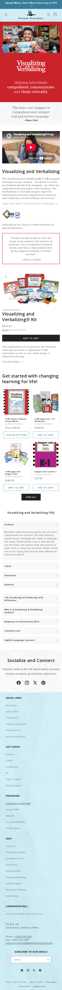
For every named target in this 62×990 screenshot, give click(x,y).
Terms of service (36, 982)
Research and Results (15, 736)
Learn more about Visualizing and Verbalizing (28, 203)
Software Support (13, 883)
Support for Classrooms (16, 724)
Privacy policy (51, 982)
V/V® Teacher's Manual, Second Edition (16, 420)
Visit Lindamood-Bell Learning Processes (24, 913)
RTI (7, 773)
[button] (6, 14)
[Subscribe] (48, 959)
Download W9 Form (14, 858)
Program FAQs (12, 717)
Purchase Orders (13, 871)
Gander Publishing (19, 982)
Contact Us (11, 846)
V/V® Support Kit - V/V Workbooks (44, 420)
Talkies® (10, 816)
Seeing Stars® (12, 809)
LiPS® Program (13, 828)
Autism (9, 760)
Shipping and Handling (16, 877)
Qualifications (12, 896)
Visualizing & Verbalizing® (18, 803)
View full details (11, 361)
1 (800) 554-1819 (23, 936)
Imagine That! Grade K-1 (45, 472)
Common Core (12, 767)
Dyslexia (10, 754)
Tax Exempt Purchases (16, 889)
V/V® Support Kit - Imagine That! (13, 473)
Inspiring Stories (13, 730)
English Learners (13, 779)
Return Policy (12, 864)
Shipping (5, 330)
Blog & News (11, 705)
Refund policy (24, 986)
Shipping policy (39, 986)
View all (31, 497)
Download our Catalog (15, 852)
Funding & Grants (13, 785)
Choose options (16, 434)
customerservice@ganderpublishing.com (29, 942)
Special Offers (12, 711)
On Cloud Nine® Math (15, 822)
